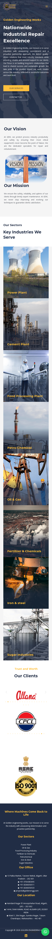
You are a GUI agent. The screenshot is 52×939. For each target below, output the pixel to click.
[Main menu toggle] (46, 6)
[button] (6, 692)
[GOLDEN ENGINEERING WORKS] (9, 6)
